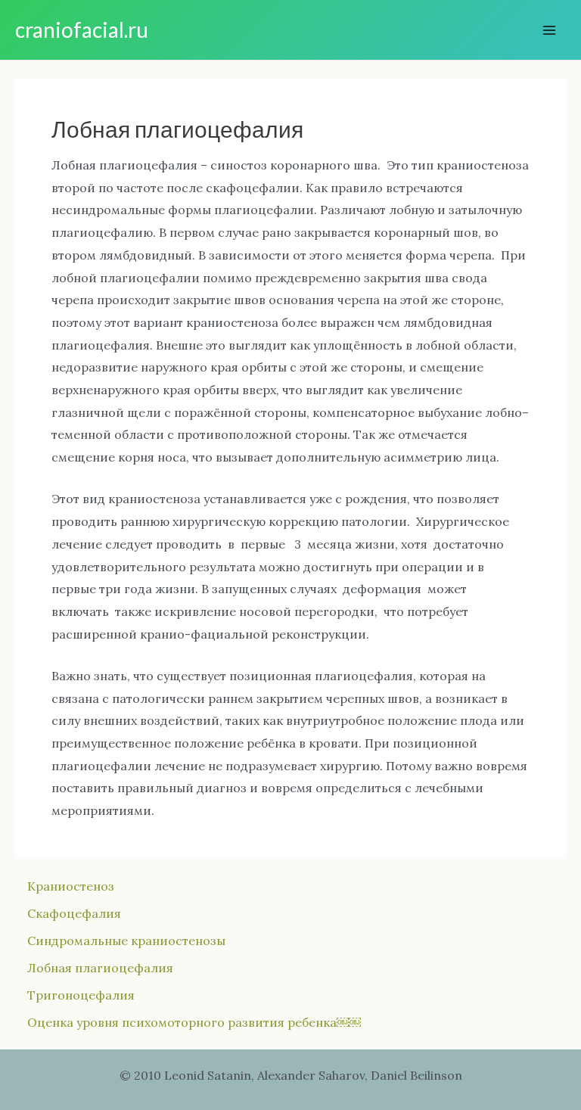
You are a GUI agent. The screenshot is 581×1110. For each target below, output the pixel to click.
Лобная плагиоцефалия (100, 967)
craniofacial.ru (81, 29)
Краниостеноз (70, 886)
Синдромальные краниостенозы (126, 940)
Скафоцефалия (74, 913)
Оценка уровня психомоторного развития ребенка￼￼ (194, 1022)
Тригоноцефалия (81, 995)
